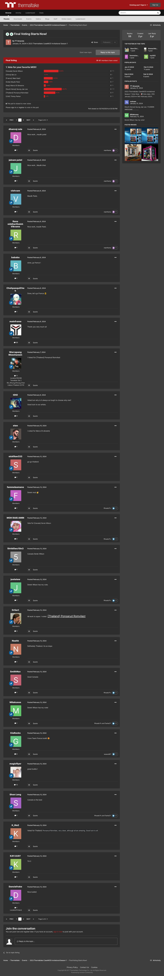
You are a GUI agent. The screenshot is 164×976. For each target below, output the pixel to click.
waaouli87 (107, 754)
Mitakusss (15, 702)
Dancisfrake (15, 886)
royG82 (153, 55)
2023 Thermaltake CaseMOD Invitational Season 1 (48, 44)
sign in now (57, 932)
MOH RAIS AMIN (15, 518)
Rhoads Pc (107, 508)
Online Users (66, 19)
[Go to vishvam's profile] (15, 199)
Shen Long (15, 794)
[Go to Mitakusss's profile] (15, 710)
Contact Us (84, 967)
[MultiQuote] (29, 150)
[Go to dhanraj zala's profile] (15, 137)
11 (17, 376)
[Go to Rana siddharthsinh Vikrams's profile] (15, 235)
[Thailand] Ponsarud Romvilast (66, 616)
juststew (15, 579)
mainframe (107, 150)
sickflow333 (15, 456)
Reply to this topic (108, 52)
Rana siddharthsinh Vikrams (15, 224)
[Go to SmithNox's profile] (15, 680)
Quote (35, 150)
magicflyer (15, 763)
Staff (55, 19)
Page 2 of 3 (42, 120)
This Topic (148, 13)
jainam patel (15, 160)
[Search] (158, 13)
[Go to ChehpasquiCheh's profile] (15, 299)
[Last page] (33, 120)
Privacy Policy (72, 967)
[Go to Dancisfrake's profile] (15, 895)
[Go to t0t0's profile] (15, 403)
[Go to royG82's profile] (146, 57)
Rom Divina (135, 48)
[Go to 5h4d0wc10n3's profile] (15, 557)
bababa (15, 257)
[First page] (6, 120)
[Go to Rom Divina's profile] (127, 50)
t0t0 (15, 395)
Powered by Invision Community (82, 972)
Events (28, 19)
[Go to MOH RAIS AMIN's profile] (15, 526)
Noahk (15, 640)
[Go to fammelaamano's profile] (15, 495)
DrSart (15, 610)
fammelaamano (15, 487)
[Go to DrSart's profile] (15, 618)
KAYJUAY (15, 856)
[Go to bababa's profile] (15, 265)
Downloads (18, 19)
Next (28, 120)
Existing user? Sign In (138, 5)
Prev (11, 120)
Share (95, 42)
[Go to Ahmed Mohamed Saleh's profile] (145, 50)
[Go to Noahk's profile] (15, 649)
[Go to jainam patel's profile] (15, 168)
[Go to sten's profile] (15, 434)
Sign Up (155, 5)
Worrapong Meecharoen (15, 353)
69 (16, 342)
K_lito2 (15, 825)
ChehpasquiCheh (15, 289)
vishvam (15, 190)
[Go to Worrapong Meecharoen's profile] (15, 363)
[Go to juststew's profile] (15, 587)
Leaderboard (80, 19)
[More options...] (115, 129)
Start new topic (86, 52)
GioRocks (15, 733)
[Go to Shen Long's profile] (15, 803)
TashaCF (108, 723)
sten (15, 425)
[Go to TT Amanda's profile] (8, 42)
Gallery (38, 19)
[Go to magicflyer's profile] (15, 772)
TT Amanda (19, 41)
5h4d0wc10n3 (15, 548)
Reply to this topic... (27, 941)
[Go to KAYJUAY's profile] (15, 864)
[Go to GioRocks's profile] (15, 741)
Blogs (47, 19)
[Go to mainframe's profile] (15, 329)
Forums (6, 19)
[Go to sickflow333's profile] (15, 464)
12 (17, 785)
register (21, 107)
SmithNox (15, 671)
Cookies (94, 967)
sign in (13, 107)
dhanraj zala (15, 129)
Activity (18, 13)
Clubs (41, 13)
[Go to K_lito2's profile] (15, 833)
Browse (8, 13)
